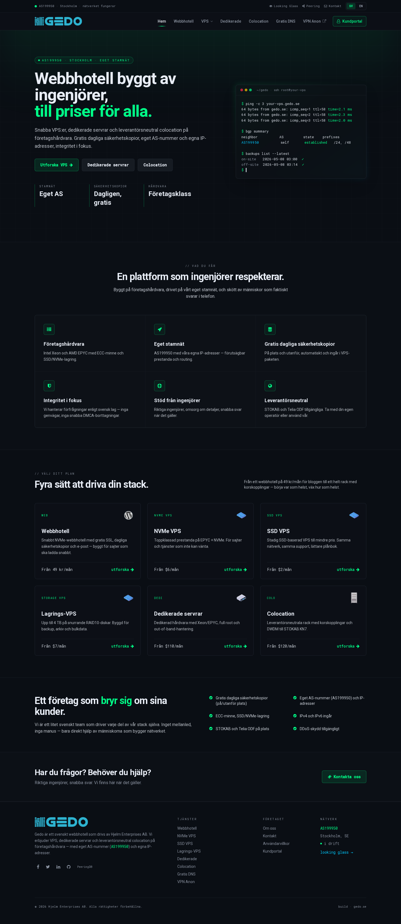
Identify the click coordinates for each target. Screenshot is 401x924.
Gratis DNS (285, 21)
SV (351, 6)
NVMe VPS (186, 836)
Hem (162, 21)
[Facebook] (38, 867)
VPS (205, 21)
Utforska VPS (53, 164)
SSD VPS (185, 843)
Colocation (258, 21)
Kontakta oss (347, 776)
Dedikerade (230, 21)
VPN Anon (312, 21)
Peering (313, 6)
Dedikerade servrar (108, 164)
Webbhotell (184, 21)
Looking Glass (286, 6)
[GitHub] (69, 867)
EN (361, 6)
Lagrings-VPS (189, 851)
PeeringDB (84, 867)
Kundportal (352, 21)
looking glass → (336, 852)
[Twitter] (48, 867)
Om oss (269, 828)
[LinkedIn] (58, 867)
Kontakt (269, 836)
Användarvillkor (276, 843)
